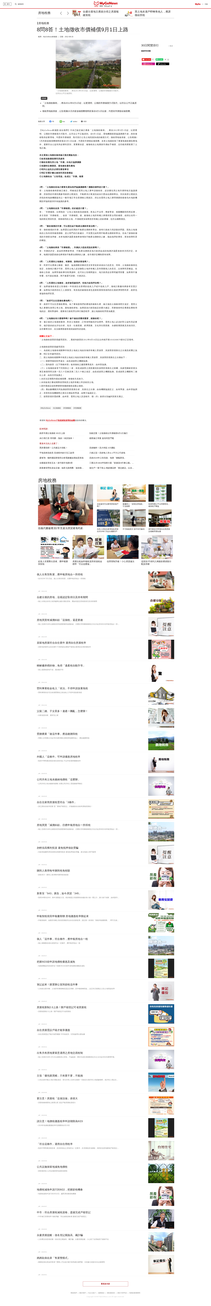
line (63, 121)
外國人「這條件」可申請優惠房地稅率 (58, 756)
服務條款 (101, 1293)
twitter (75, 121)
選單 (8, 4)
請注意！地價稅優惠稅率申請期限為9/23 (60, 1121)
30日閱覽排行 (150, 45)
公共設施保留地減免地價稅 (52, 1166)
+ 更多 (170, 46)
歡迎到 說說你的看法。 (64, 420)
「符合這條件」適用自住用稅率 (55, 1144)
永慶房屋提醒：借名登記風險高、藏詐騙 (60, 1235)
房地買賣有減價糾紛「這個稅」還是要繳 (60, 620)
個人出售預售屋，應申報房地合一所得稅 (60, 574)
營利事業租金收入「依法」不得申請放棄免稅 (62, 688)
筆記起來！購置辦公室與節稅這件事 (57, 984)
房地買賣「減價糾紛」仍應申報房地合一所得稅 (64, 825)
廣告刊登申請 (122, 1293)
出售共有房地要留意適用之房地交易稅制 (60, 1052)
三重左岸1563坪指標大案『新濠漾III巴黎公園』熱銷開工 (114, 463)
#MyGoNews (46, 408)
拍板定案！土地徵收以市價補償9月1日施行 (108, 433)
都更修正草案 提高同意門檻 (101, 438)
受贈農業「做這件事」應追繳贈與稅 (57, 733)
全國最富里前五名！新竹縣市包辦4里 (56, 463)
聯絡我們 (74, 1293)
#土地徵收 (57, 408)
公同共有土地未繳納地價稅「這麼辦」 (58, 779)
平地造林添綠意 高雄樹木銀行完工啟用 (56, 453)
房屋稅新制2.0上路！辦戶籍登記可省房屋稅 (61, 1007)
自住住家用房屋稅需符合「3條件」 (57, 802)
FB (53, 121)
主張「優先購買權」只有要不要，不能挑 (60, 1075)
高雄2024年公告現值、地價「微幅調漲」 (107, 458)
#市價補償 (77, 408)
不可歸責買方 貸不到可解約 (134, 529)
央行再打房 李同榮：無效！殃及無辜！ (56, 438)
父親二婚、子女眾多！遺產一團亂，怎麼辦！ (62, 711)
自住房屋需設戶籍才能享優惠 (53, 1030)
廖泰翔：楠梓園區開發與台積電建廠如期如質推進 (61, 458)
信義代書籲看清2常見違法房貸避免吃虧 (60, 528)
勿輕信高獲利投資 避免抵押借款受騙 (57, 847)
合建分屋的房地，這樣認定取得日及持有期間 (62, 597)
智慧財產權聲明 (134, 1293)
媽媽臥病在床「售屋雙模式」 (53, 1257)
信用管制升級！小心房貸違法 (120, 561)
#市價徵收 (67, 408)
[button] (68, 13)
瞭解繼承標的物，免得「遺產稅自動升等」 (61, 665)
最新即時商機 (146, 51)
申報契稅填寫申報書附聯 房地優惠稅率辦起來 (63, 916)
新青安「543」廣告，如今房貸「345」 (59, 893)
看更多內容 (105, 1284)
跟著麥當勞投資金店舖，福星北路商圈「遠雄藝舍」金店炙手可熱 (68, 468)
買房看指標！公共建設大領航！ (53, 448)
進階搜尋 (21, 4)
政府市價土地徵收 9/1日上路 (52, 433)
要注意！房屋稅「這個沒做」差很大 (57, 1098)
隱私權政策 (111, 1293)
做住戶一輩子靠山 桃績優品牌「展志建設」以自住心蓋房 (114, 468)
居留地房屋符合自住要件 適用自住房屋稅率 (61, 642)
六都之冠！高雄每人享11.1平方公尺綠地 (107, 453)
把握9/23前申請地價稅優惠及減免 (56, 961)
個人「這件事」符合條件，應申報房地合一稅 (62, 939)
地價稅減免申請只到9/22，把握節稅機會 (60, 1189)
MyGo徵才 (92, 1293)
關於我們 (82, 1293)
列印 (85, 121)
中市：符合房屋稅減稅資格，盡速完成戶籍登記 (64, 1212)
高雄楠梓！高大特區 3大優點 (102, 448)
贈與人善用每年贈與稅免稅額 (53, 870)
